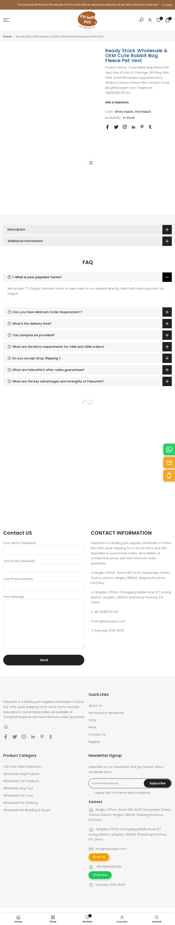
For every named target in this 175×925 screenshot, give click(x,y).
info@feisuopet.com (111, 849)
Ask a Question (117, 102)
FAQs (92, 720)
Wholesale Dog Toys (18, 788)
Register (95, 742)
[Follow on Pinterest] (142, 127)
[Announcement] (87, 5)
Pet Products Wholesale (106, 713)
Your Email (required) (19, 561)
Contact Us (97, 734)
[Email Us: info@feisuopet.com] (169, 462)
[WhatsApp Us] (169, 449)
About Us (95, 705)
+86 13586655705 (108, 867)
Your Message (13, 597)
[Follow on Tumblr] (150, 127)
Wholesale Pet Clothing (20, 803)
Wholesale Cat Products (21, 781)
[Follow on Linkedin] (133, 127)
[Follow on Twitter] (116, 127)
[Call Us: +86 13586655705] (169, 476)
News (92, 727)
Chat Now (100, 875)
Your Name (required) (19, 543)
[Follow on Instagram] (125, 127)
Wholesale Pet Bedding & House (26, 810)
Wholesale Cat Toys (18, 795)
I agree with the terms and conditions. (122, 793)
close (9, 5)
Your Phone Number (18, 579)
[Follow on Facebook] (107, 127)
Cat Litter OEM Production (22, 766)
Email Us (99, 857)
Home (7, 36)
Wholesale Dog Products (21, 774)
